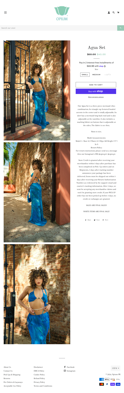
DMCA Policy (39, 371)
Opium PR (116, 374)
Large (108, 75)
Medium (96, 75)
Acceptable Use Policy (12, 386)
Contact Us (8, 371)
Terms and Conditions (43, 386)
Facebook (70, 367)
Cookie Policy (39, 374)
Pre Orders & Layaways (13, 382)
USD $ (114, 368)
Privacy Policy (39, 382)
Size (96, 69)
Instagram (70, 371)
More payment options (96, 97)
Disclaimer (38, 367)
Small (85, 75)
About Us (7, 367)
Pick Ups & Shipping (12, 374)
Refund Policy (39, 378)
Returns (7, 378)
